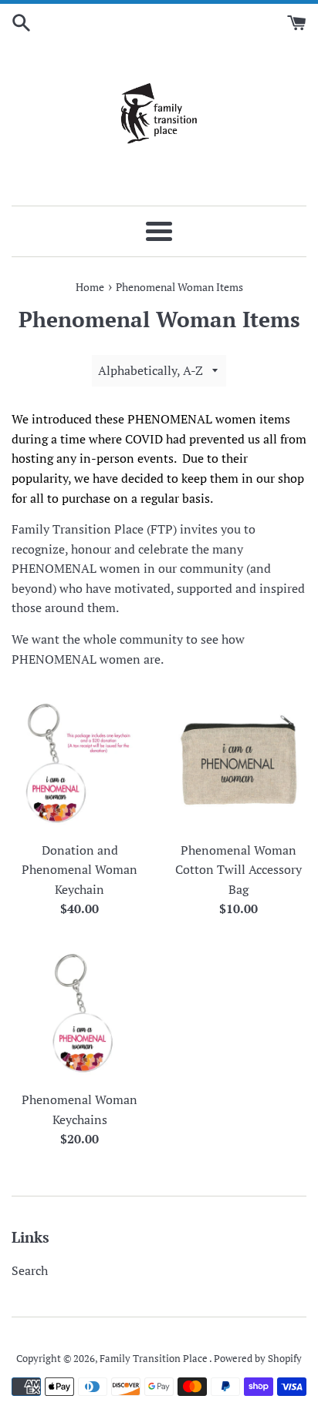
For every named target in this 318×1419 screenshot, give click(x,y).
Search (30, 1270)
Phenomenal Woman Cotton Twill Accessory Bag (238, 870)
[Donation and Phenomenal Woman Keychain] (79, 762)
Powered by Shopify (258, 1358)
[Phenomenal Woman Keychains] (79, 1012)
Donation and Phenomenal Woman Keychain (79, 870)
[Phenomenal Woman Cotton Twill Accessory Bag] (238, 762)
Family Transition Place (154, 1358)
